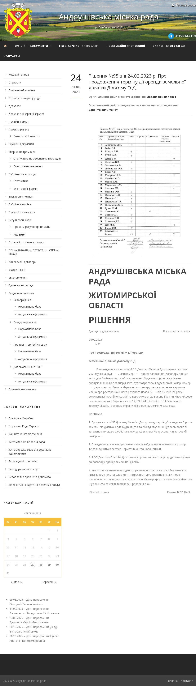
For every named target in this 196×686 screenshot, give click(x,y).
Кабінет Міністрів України (25, 434)
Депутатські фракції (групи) (26, 114)
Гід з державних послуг (78, 46)
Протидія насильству (22, 389)
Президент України (21, 418)
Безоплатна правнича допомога (30, 477)
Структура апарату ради (24, 98)
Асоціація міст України (23, 461)
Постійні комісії (18, 121)
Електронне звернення (28, 166)
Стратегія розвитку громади (27, 242)
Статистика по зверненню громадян (37, 158)
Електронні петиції (21, 196)
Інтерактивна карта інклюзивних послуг (34, 485)
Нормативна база (29, 306)
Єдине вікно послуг (21, 285)
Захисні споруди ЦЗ (169, 46)
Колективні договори (22, 262)
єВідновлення (17, 277)
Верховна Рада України (24, 426)
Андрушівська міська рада (109, 16)
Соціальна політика (21, 293)
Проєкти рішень (19, 129)
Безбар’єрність (23, 300)
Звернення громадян (22, 152)
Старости (15, 82)
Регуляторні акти (20, 220)
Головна (172, 681)
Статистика (21, 181)
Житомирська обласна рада (27, 442)
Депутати (15, 106)
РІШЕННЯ (19, 234)
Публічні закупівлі (20, 204)
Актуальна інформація (32, 314)
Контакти (12, 56)
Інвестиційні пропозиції (125, 46)
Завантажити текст (161, 97)
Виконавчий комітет (22, 90)
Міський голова (19, 74)
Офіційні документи (31, 46)
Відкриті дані (17, 269)
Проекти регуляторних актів (31, 226)
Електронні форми (25, 188)
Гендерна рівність (25, 322)
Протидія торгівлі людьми (30, 344)
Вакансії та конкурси (22, 212)
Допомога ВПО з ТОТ (27, 367)
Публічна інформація (22, 174)
